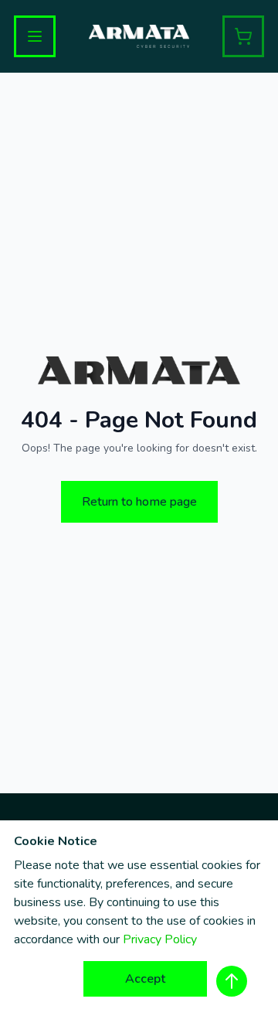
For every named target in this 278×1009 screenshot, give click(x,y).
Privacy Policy (160, 939)
